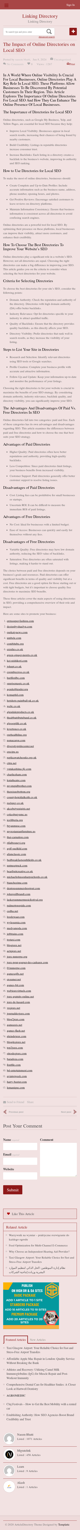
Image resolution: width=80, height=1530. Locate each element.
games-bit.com (15, 985)
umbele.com (14, 638)
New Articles (38, 1340)
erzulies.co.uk (15, 649)
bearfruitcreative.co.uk (20, 871)
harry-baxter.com (17, 1082)
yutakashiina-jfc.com (19, 769)
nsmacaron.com (16, 740)
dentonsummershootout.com (23, 888)
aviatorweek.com (17, 1076)
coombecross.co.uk (18, 672)
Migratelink (24, 1450)
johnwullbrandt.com (18, 894)
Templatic (64, 1524)
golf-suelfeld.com (17, 848)
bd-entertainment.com (19, 1070)
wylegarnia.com (16, 922)
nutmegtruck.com (17, 865)
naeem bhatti (22, 59)
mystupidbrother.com (19, 786)
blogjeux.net (14, 945)
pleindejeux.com (16, 1036)
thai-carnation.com (18, 837)
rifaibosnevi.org (16, 842)
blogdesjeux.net (16, 1042)
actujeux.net (14, 951)
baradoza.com (15, 1059)
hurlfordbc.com (16, 678)
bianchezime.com (17, 882)
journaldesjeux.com (18, 1013)
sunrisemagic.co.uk (18, 683)
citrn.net (11, 763)
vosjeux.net (13, 1008)
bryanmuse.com (16, 826)
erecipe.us (13, 751)
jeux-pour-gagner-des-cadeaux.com (27, 962)
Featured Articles (16, 1340)
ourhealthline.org (17, 734)
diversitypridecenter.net (20, 746)
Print (72, 64)
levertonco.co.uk (16, 729)
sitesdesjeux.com (17, 1053)
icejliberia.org (15, 820)
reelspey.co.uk (15, 803)
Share (30, 1102)
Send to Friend (15, 1102)
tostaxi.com (13, 939)
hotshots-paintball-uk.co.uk (23, 700)
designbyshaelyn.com (19, 626)
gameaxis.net (14, 1025)
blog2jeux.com (15, 1019)
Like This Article (23, 1214)
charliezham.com (17, 774)
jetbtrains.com (15, 934)
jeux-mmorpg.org (17, 956)
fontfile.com (14, 1065)
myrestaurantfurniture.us (21, 831)
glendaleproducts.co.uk (20, 712)
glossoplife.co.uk (17, 723)
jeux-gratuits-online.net (20, 996)
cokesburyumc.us (17, 814)
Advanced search (47, 37)
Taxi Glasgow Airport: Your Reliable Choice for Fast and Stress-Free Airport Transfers (40, 1350)
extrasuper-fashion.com (20, 621)
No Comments (15, 64)
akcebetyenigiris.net (18, 808)
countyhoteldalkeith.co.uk (22, 797)
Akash (21, 1482)
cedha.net (12, 911)
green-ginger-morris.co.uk (22, 655)
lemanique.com (16, 1087)
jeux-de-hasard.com (18, 1002)
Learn (20, 1466)
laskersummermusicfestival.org (25, 899)
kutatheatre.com (16, 780)
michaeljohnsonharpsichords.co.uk (27, 877)
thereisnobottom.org (18, 791)
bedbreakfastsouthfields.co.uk (24, 860)
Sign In (70, 5)
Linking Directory (40, 16)
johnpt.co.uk (14, 666)
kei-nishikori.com (17, 660)
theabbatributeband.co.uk (21, 717)
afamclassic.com (16, 854)
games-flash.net (16, 1030)
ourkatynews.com (17, 632)
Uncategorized (62, 59)
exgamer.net (14, 979)
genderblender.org (17, 689)
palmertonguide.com (19, 905)
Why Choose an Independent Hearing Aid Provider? (39, 1251)
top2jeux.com (15, 1047)
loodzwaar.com (16, 917)
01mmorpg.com (16, 968)
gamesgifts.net (15, 973)
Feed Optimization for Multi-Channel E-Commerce (38, 1245)
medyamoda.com (17, 928)
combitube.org (15, 643)
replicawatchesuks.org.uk (21, 757)
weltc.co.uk (13, 706)
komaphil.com (15, 695)
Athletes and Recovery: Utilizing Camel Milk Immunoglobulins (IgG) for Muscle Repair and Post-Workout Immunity (37, 1373)
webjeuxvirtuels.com (19, 990)
